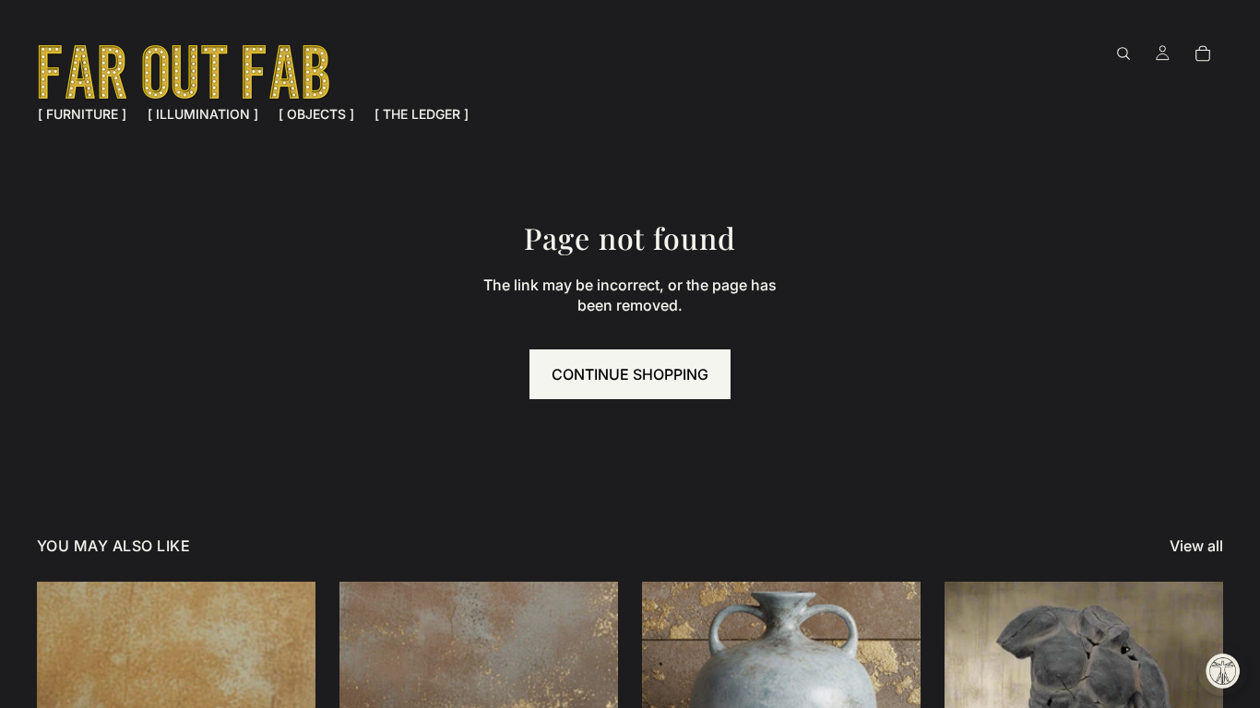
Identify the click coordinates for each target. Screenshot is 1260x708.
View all (1196, 546)
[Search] (1123, 53)
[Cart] (1203, 53)
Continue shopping (630, 374)
